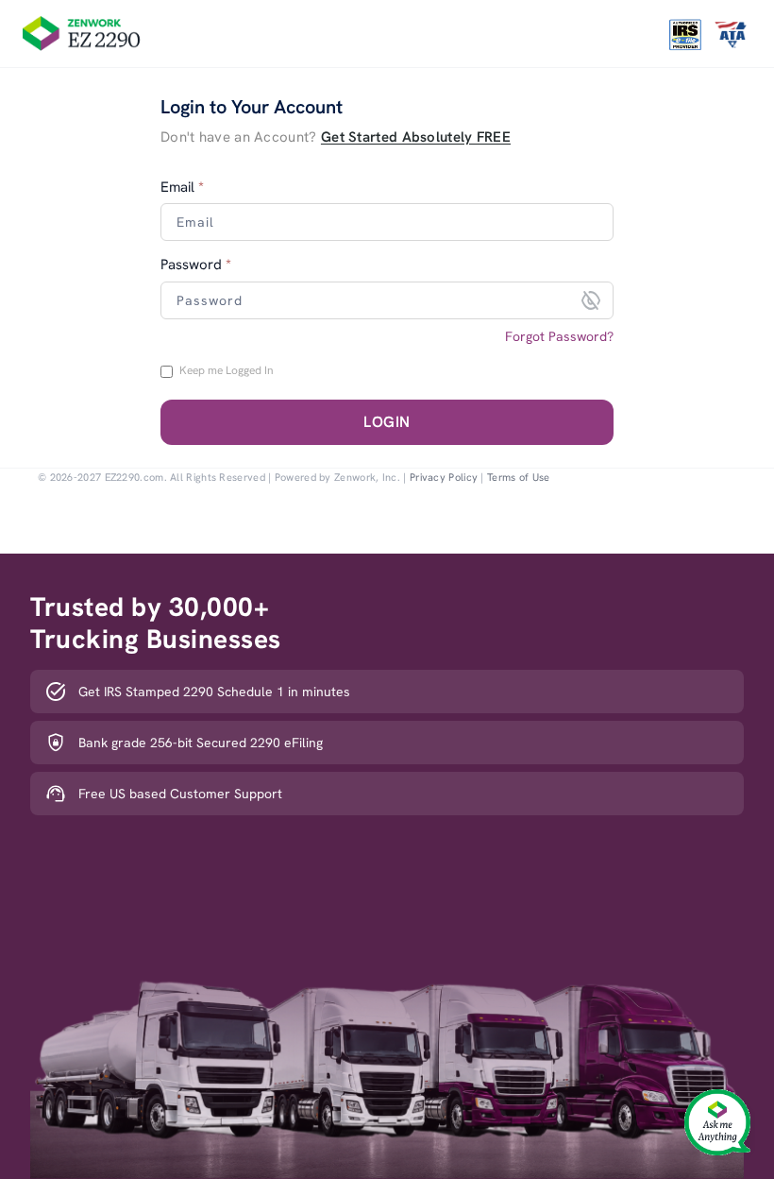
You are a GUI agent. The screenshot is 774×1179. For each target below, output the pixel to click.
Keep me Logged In (226, 370)
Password (195, 265)
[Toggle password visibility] (591, 300)
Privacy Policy (444, 477)
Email (182, 187)
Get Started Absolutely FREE (416, 137)
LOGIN (387, 422)
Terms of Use (518, 477)
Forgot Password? (559, 336)
